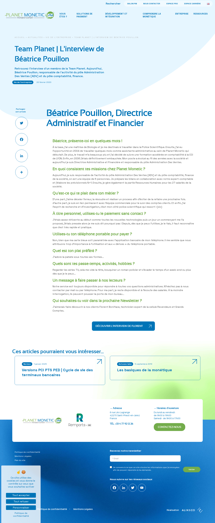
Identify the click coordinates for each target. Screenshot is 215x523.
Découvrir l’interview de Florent (119, 326)
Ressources (200, 13)
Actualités (35, 37)
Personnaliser (21, 507)
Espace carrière (192, 3)
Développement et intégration (116, 15)
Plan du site (20, 460)
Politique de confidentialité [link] (21, 514)
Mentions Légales (23, 456)
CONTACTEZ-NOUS (169, 427)
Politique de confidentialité (27, 452)
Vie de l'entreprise (58, 37)
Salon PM (132, 3)
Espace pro (172, 3)
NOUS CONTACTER (151, 3)
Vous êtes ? (63, 15)
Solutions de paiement (84, 15)
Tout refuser (21, 501)
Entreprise (181, 13)
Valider (192, 469)
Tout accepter (21, 495)
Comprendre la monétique (152, 15)
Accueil (20, 37)
